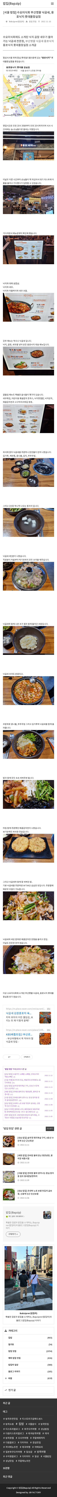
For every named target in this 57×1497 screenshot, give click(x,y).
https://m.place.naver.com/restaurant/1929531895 (25, 1009)
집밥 (30, 1337)
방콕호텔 (10, 1438)
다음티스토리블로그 (15, 1433)
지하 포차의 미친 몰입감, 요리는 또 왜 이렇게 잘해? (19, 1019)
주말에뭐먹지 (39, 1438)
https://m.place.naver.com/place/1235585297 (26, 1030)
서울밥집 (47, 1456)
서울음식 (32, 1424)
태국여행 (26, 1447)
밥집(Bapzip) (13, 1212)
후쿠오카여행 (30, 1429)
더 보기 (50, 1129)
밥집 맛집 (33, 22)
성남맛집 (10, 1461)
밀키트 (30, 1344)
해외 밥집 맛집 (30, 1358)
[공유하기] (13, 1057)
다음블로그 (11, 1442)
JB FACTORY (35, 1492)
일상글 (29, 1452)
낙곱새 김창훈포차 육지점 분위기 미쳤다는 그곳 (19, 1013)
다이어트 (24, 1442)
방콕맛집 (45, 1424)
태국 (47, 1433)
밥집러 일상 (30, 1365)
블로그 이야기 (30, 1371)
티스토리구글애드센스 (32, 1419)
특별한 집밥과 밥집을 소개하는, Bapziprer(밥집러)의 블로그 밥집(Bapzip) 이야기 (23, 1225)
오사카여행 (23, 1438)
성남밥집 (45, 1429)
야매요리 (39, 1447)
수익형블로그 (12, 1456)
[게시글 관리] (17, 1057)
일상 (37, 1456)
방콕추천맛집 (12, 1419)
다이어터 (26, 1456)
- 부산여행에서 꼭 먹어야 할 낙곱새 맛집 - (19, 1040)
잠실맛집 (37, 1442)
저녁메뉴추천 (12, 1447)
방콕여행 (41, 1452)
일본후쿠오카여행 (14, 1452)
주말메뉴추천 (24, 1461)
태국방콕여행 (34, 1433)
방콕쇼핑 (10, 1424)
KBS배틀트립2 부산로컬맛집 (19, 1034)
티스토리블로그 (13, 1429)
